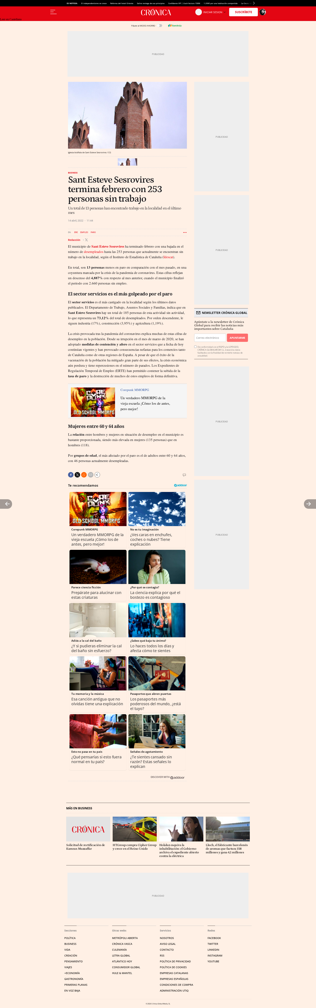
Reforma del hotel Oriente (121, 3)
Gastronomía (73, 979)
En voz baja (72, 990)
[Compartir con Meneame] (84, 475)
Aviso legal (168, 944)
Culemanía (119, 949)
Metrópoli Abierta (125, 938)
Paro (93, 232)
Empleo (84, 232)
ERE (76, 232)
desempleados (93, 251)
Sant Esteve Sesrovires (107, 246)
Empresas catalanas (174, 973)
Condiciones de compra (176, 984)
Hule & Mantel (122, 973)
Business (73, 172)
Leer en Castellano (11, 19)
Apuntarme (237, 337)
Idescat (168, 257)
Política (70, 938)
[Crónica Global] (158, 12)
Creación (70, 955)
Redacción (74, 239)
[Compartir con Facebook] (71, 475)
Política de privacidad (175, 961)
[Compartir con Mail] (90, 475)
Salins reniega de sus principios (151, 3)
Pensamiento (73, 961)
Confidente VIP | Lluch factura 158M (184, 3)
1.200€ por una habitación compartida (221, 3)
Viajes (68, 967)
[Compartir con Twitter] (77, 475)
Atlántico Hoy (122, 961)
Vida (67, 949)
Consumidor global (126, 967)
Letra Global (121, 955)
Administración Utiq (174, 990)
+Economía (72, 973)
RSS (162, 955)
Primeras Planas (75, 984)
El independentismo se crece (94, 3)
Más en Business (79, 808)
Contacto (167, 949)
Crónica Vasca (122, 944)
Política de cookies (173, 967)
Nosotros (167, 938)
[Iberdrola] (175, 25)
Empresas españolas (174, 979)
